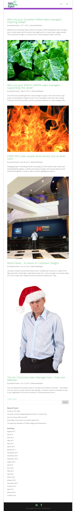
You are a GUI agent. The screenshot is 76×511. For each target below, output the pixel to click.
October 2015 (11, 486)
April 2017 (10, 443)
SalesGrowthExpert (36, 25)
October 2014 (11, 495)
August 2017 (11, 431)
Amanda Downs (14, 25)
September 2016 (12, 459)
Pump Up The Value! (13, 411)
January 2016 (11, 480)
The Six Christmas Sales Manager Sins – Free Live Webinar (36, 379)
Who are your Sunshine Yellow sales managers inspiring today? (34, 21)
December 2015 (12, 483)
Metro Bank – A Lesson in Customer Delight (33, 263)
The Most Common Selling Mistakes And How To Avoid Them (27, 414)
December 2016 (12, 453)
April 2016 (10, 474)
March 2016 (11, 477)
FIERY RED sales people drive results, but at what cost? (36, 157)
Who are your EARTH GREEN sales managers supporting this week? (33, 86)
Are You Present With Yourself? (17, 417)
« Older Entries (12, 399)
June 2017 (10, 437)
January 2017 (11, 450)
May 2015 (10, 489)
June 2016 (10, 468)
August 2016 (11, 462)
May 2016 (10, 471)
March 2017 (11, 447)
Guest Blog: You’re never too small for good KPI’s (23, 420)
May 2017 (10, 440)
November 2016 (12, 456)
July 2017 (10, 434)
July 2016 (10, 465)
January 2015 (11, 492)
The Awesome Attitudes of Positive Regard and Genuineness (26, 423)
